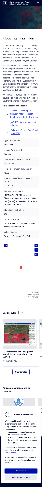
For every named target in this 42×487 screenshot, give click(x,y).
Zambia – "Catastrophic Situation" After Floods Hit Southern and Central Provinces (24, 114)
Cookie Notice (10, 453)
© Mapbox (35, 293)
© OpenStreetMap (33, 294)
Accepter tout (21, 471)
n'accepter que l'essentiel (21, 477)
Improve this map (33, 296)
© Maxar (36, 297)
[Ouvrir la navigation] (38, 3)
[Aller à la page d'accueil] (5, 3)
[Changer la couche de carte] (6, 245)
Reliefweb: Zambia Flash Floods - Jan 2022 (25, 131)
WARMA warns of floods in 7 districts (23, 123)
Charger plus (21, 372)
